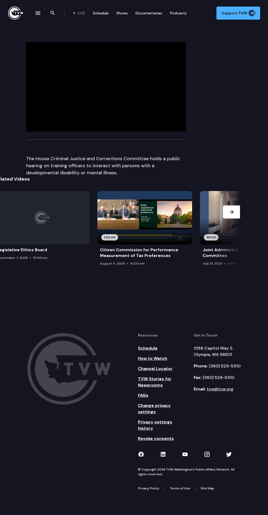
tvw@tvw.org (220, 389)
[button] (231, 232)
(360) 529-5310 (225, 366)
